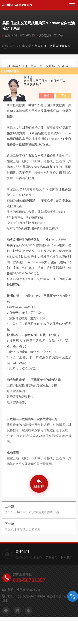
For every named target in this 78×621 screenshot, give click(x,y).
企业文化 (36, 557)
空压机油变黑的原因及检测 (23, 529)
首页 (13, 46)
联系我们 (67, 557)
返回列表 (39, 486)
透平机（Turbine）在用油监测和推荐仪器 (32, 512)
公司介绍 (21, 557)
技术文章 (25, 46)
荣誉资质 (52, 557)
